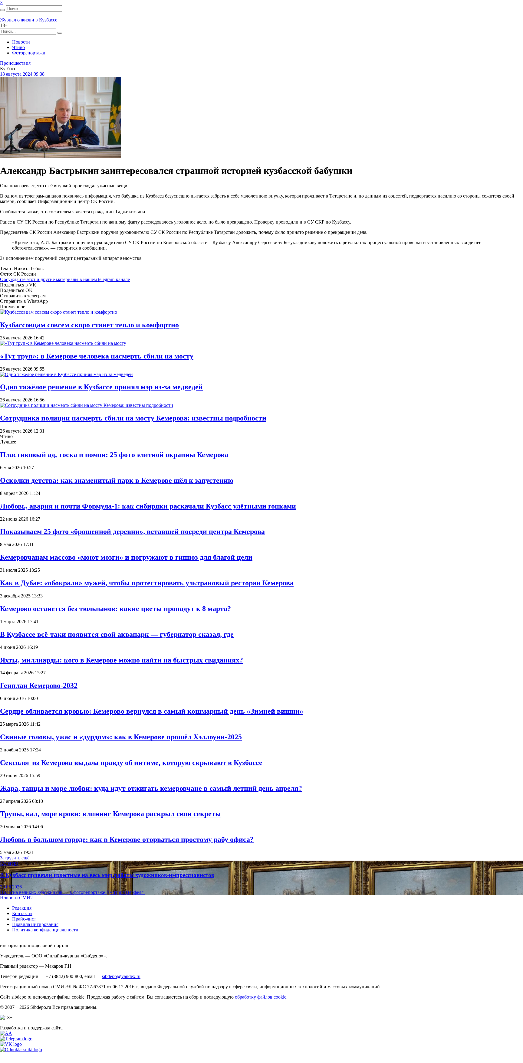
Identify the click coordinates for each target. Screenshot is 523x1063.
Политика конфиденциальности (45, 929)
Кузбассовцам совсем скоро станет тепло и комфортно (89, 325)
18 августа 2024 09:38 (22, 74)
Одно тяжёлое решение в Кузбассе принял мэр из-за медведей (101, 387)
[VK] (11, 1044)
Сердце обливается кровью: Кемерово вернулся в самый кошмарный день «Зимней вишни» (151, 711)
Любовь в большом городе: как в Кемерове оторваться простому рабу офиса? (127, 839)
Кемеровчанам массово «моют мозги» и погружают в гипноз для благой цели (126, 557)
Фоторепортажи (28, 52)
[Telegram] (16, 1038)
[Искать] (2, 10)
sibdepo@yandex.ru (121, 976)
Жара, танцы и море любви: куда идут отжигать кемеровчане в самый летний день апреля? (151, 788)
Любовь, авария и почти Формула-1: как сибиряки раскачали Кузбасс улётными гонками (148, 506)
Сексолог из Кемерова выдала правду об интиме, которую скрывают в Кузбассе (131, 763)
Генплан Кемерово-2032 (38, 685)
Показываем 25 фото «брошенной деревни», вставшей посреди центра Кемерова (132, 531)
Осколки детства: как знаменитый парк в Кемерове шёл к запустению (116, 480)
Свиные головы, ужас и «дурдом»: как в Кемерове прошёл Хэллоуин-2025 (121, 737)
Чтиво (18, 47)
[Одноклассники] (21, 1049)
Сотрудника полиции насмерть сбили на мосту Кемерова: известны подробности (133, 418)
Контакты (22, 913)
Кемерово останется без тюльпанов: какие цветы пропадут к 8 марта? (115, 609)
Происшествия (15, 63)
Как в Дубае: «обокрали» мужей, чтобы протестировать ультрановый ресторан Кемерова (147, 583)
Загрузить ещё (14, 857)
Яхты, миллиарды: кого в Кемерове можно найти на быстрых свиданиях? (121, 660)
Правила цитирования (35, 924)
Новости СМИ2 (16, 897)
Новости (21, 41)
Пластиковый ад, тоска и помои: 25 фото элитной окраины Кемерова (114, 455)
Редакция (21, 908)
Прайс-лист (24, 918)
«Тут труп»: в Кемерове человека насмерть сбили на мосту (96, 356)
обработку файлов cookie (260, 996)
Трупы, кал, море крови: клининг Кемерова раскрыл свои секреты (110, 814)
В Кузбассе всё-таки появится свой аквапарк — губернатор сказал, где (117, 634)
